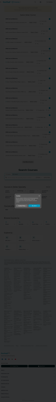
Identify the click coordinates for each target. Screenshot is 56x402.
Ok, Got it (34, 205)
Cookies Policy (21, 205)
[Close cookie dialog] (39, 196)
